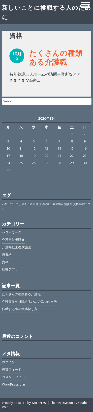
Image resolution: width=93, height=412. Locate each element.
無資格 (68, 204)
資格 (76, 204)
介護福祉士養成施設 (51, 204)
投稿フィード (11, 369)
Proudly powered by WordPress (24, 403)
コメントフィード (15, 377)
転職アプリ (10, 269)
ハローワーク (10, 204)
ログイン (8, 362)
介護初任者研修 (28, 204)
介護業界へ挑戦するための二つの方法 (29, 301)
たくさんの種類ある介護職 (56, 57)
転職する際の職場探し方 (19, 309)
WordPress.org (13, 384)
